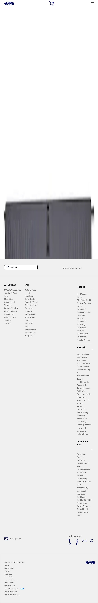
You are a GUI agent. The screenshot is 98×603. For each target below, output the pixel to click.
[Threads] (70, 543)
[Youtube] (84, 540)
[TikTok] (76, 543)
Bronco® (66, 268)
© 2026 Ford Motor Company (14, 562)
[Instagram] (91, 540)
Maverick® (76, 268)
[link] (7, 565)
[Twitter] (76, 540)
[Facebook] (70, 540)
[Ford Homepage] (90, 562)
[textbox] (21, 267)
